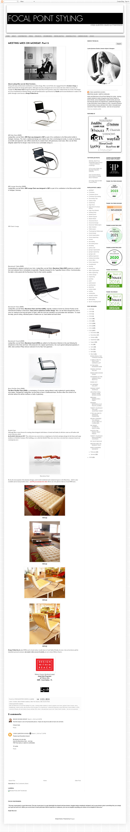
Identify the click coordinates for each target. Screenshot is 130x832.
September (94, 339)
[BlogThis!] (43, 699)
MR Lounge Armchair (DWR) (17, 186)
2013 (90, 323)
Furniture (15, 701)
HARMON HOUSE (82, 36)
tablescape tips (93, 297)
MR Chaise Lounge (13, 226)
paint (90, 281)
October (93, 337)
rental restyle (92, 289)
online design (92, 274)
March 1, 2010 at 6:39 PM (35, 719)
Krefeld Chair (12, 430)
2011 (90, 328)
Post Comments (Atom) (22, 783)
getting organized (94, 256)
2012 (90, 325)
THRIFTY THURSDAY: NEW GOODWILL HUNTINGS (96, 437)
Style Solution (92, 227)
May (92, 349)
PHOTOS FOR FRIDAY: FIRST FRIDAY (95, 432)
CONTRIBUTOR (22, 36)
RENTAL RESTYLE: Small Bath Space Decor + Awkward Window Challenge (95, 163)
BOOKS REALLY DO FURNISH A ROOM (96, 356)
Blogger (72, 819)
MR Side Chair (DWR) (14, 135)
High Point (92, 205)
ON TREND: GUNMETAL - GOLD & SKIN (95, 427)
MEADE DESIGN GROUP (20, 719)
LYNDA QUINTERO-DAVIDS (21, 733)
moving (91, 266)
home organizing (93, 262)
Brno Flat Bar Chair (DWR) (16, 388)
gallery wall (92, 247)
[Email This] (41, 699)
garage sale (92, 254)
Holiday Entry (92, 212)
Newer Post (12, 780)
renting (91, 291)
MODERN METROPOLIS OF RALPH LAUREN (96, 404)
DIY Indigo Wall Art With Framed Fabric (95, 181)
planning (91, 287)
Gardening (92, 202)
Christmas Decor (93, 194)
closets (91, 239)
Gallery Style (92, 200)
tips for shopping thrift (95, 301)
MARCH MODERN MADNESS (95, 448)
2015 (90, 318)
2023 (90, 311)
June (92, 347)
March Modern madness (24, 701)
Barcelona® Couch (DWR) (16, 341)
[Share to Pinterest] (49, 699)
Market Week (92, 218)
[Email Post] (37, 699)
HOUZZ (92, 36)
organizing (92, 276)
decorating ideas (93, 243)
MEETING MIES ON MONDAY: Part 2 (95, 444)
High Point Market (94, 210)
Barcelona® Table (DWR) (16, 266)
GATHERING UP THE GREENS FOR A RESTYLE (96, 378)
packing (91, 279)
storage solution (93, 295)
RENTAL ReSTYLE (59, 36)
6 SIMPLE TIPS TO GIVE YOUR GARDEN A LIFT (95, 361)
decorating (92, 241)
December (94, 332)
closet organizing (93, 237)
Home (45, 780)
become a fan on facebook (66, 650)
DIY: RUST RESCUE (96, 441)
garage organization (94, 250)
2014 (90, 321)
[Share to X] (45, 699)
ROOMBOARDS (48, 36)
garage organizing (94, 252)
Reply (14, 727)
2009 (90, 457)
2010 (90, 330)
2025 (90, 309)
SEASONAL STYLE (71, 36)
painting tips (92, 285)
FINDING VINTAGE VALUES (95, 369)
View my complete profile (94, 109)
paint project (92, 283)
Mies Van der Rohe (45, 701)
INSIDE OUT (93, 382)
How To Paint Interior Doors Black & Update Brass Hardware (95, 176)
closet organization (94, 235)
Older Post (78, 780)
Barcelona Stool (44, 476)
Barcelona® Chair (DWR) (15, 307)
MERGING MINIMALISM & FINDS (95, 399)
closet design (92, 233)
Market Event (92, 214)
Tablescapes (92, 229)
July (92, 344)
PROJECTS (38, 36)
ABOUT (14, 36)
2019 (90, 314)
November (94, 335)
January (93, 454)
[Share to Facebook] (47, 699)
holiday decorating (94, 258)
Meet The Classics (35, 701)
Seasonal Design (93, 223)
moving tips (92, 268)
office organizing (93, 272)
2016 (90, 316)
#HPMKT (91, 190)
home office (92, 260)
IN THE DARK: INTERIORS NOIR (96, 366)
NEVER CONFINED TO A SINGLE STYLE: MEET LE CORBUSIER (96, 421)
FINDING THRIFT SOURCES (95, 389)
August (93, 342)
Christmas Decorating (95, 196)
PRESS (31, 36)
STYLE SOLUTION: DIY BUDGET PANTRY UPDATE (95, 170)
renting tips (92, 293)
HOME (8, 36)
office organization (94, 270)
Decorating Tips (93, 198)
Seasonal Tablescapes (95, 225)
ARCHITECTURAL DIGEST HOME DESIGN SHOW (95, 393)
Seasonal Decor (93, 221)
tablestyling (92, 299)
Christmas (91, 192)
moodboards (92, 264)
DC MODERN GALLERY (94, 385)
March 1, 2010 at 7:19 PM (39, 733)
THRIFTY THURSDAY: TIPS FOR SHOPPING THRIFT (96, 409)
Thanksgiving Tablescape (96, 231)
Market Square (93, 216)
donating (91, 245)
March (92, 354)
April (92, 351)
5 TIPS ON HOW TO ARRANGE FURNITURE (95, 415)
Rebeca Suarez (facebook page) (45, 674)
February (93, 452)
